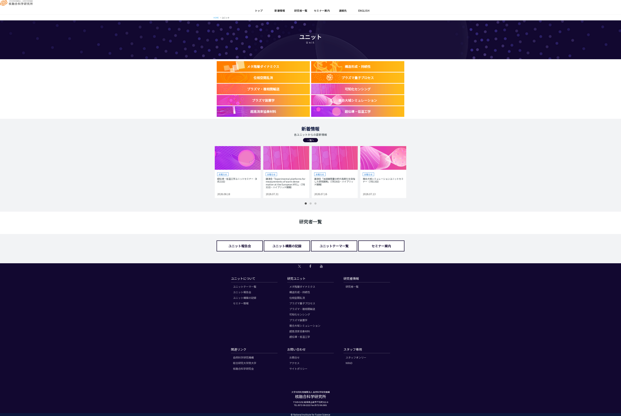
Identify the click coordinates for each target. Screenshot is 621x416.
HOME (216, 17)
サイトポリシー (298, 369)
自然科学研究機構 (243, 357)
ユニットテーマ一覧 (334, 246)
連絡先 (343, 10)
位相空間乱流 (297, 298)
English (364, 10)
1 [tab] (305, 203)
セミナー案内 (322, 10)
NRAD (349, 363)
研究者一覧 (300, 10)
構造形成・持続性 (299, 292)
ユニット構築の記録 (286, 246)
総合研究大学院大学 (244, 363)
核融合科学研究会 (243, 369)
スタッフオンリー (356, 357)
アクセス (294, 363)
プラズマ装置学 (298, 320)
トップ (259, 10)
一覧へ (310, 140)
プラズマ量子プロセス (302, 303)
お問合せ (294, 357)
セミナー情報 (241, 303)
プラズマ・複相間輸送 (302, 309)
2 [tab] (310, 203)
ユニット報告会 (239, 246)
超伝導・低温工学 (299, 337)
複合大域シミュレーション (304, 325)
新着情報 (279, 10)
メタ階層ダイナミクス (302, 286)
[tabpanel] (238, 172)
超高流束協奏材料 (299, 331)
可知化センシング (299, 314)
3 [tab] (315, 203)
